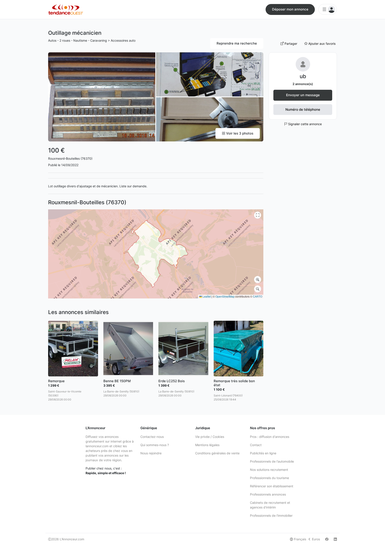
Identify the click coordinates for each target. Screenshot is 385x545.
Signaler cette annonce (304, 124)
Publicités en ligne (263, 453)
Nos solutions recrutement (269, 470)
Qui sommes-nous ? (154, 445)
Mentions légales (207, 445)
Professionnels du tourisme (269, 478)
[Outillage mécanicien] (101, 96)
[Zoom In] (257, 279)
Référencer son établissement (271, 486)
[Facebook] (326, 539)
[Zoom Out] (257, 288)
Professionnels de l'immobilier (271, 515)
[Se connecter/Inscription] (327, 9)
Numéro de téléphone (302, 109)
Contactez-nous (152, 437)
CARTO (257, 296)
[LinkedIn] (335, 539)
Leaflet (206, 296)
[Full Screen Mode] (257, 215)
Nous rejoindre (151, 453)
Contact (256, 445)
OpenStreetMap (225, 296)
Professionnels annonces (268, 494)
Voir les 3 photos (239, 133)
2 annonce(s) (303, 84)
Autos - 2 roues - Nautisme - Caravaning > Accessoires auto (91, 40)
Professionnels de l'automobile (272, 461)
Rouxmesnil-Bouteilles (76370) (70, 158)
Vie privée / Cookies (209, 437)
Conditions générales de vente (217, 453)
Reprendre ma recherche (237, 43)
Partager (290, 43)
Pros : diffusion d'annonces (269, 437)
